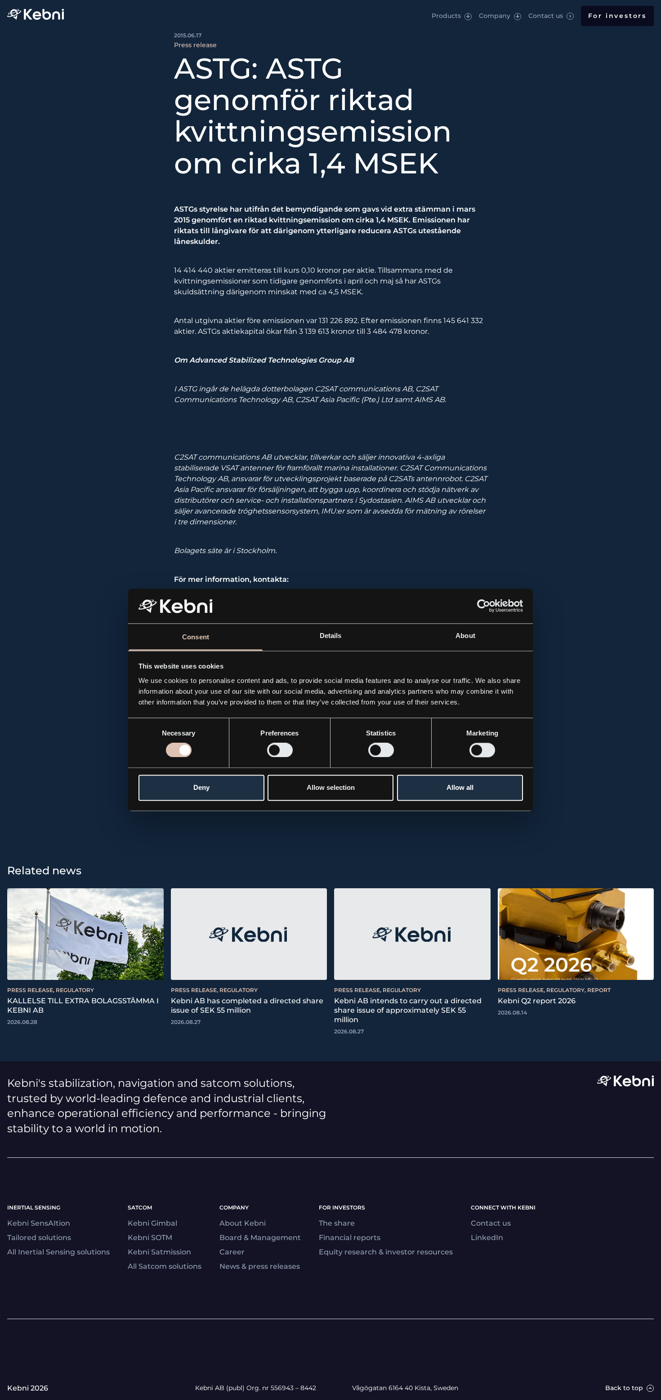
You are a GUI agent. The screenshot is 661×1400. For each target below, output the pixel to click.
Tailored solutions (39, 1237)
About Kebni (242, 1223)
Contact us (545, 16)
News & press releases (259, 1266)
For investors (617, 16)
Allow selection (331, 787)
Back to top (624, 1388)
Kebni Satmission (159, 1252)
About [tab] (465, 635)
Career (232, 1252)
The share (337, 1223)
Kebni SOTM (150, 1237)
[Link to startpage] (35, 16)
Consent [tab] (195, 637)
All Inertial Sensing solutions (58, 1252)
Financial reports (349, 1237)
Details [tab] (331, 635)
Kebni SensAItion (38, 1223)
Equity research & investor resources (386, 1252)
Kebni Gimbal (152, 1223)
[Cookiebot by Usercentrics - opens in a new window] (483, 606)
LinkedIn (487, 1237)
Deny (201, 787)
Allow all (460, 787)
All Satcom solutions (164, 1266)
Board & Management (260, 1237)
